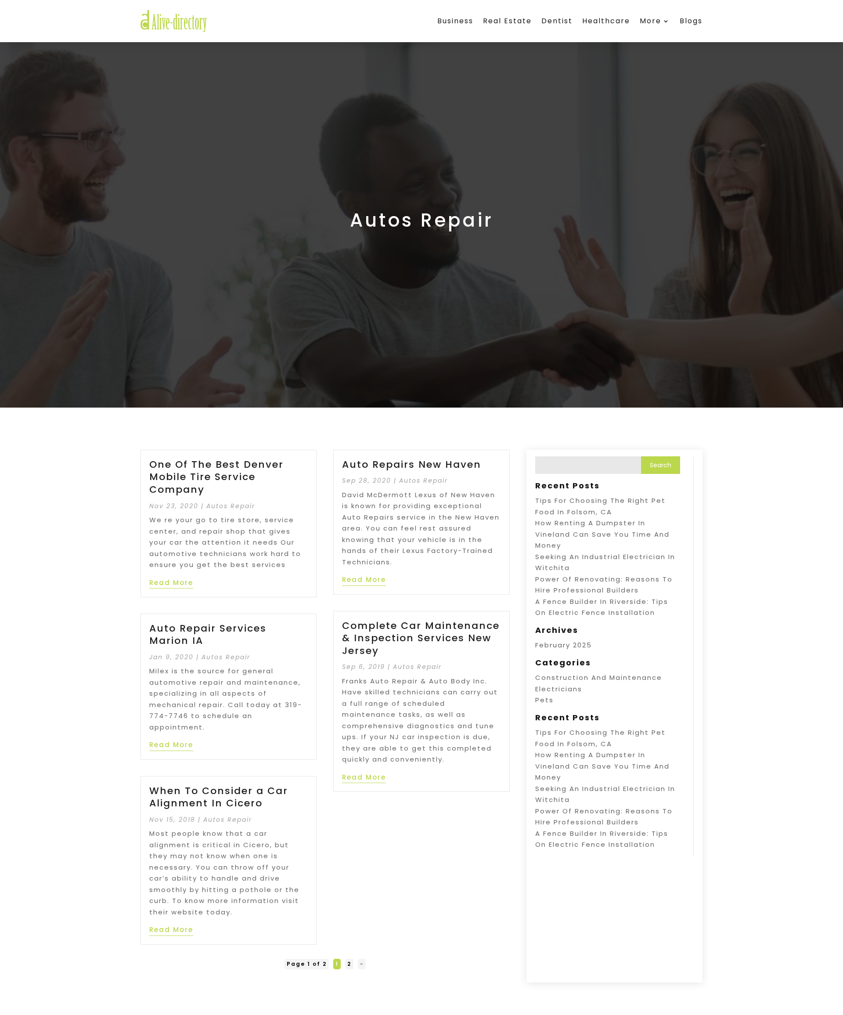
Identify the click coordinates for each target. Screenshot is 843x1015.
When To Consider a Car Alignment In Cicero (218, 797)
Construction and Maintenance (598, 677)
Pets (544, 699)
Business (455, 21)
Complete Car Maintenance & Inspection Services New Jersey (421, 638)
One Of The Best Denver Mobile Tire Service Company (216, 477)
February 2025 (563, 645)
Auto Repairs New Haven (411, 464)
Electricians (558, 689)
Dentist (557, 21)
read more (171, 582)
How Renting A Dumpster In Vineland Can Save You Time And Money (602, 534)
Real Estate (507, 21)
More (650, 21)
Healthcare (606, 21)
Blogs (691, 21)
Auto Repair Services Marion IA (208, 634)
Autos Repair (230, 506)
